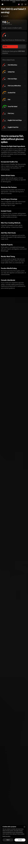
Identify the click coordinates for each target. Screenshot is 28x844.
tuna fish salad (10, 107)
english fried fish (11, 128)
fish (7, 100)
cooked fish (9, 93)
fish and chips (10, 79)
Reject (8, 839)
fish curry (9, 114)
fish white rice (10, 65)
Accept (20, 839)
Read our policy (6, 836)
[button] (25, 4)
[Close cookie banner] (24, 827)
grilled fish (9, 72)
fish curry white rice (12, 86)
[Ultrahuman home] (2, 4)
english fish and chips (13, 121)
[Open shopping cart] (22, 4)
